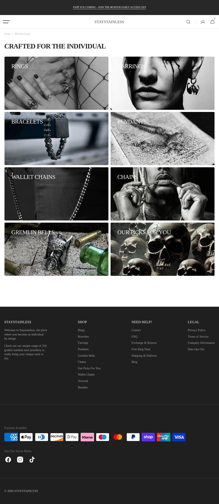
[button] (6, 22)
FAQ (134, 336)
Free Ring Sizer (141, 349)
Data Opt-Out (196, 349)
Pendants (83, 349)
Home (7, 33)
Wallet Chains (86, 374)
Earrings (83, 342)
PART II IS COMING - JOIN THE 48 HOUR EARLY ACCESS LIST (109, 7)
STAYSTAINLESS (26, 491)
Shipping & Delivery (144, 355)
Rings (81, 330)
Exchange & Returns (144, 342)
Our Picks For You (89, 368)
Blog (134, 362)
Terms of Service (198, 336)
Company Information (201, 342)
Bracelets (83, 336)
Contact (136, 330)
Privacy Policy (197, 330)
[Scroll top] (213, 498)
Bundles (82, 387)
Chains (82, 362)
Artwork (83, 381)
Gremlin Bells (86, 355)
